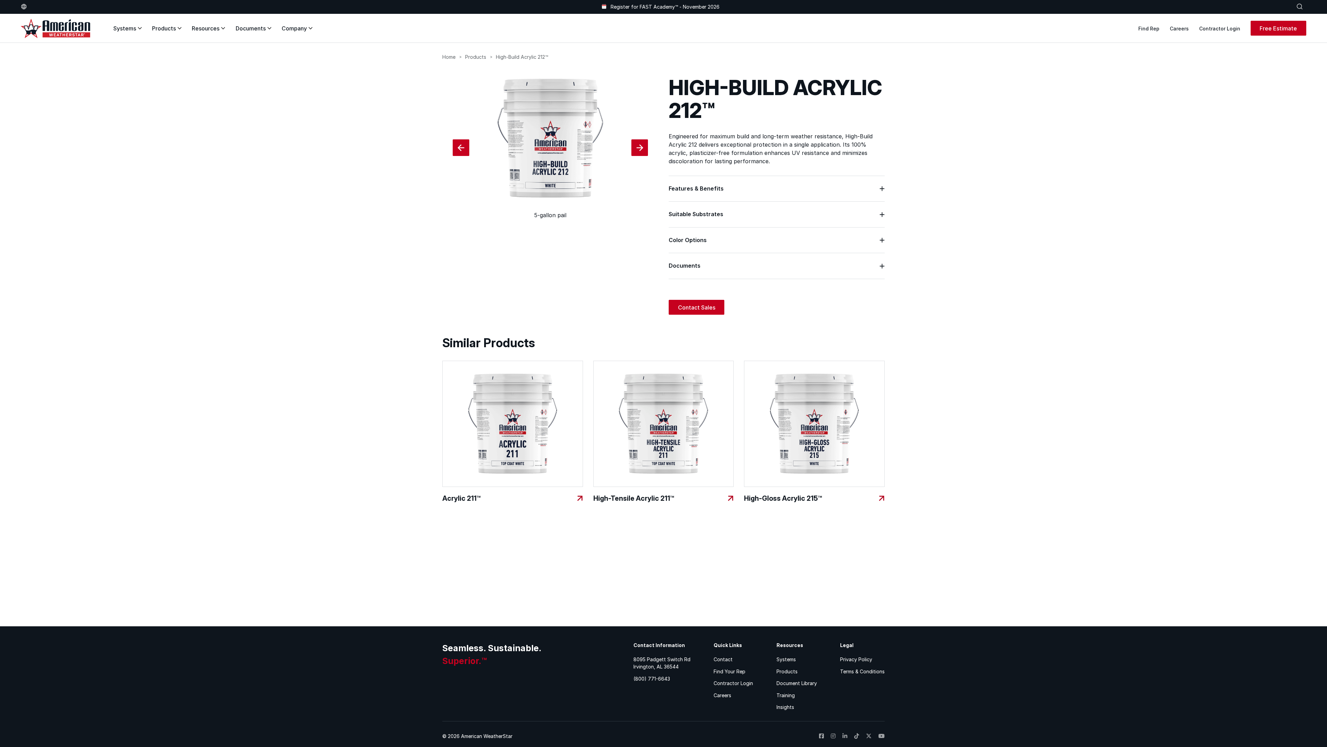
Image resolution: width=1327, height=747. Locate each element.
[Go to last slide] (461, 147)
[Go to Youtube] (881, 736)
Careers (1179, 28)
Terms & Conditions (862, 671)
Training (786, 695)
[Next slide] (639, 147)
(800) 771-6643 (651, 679)
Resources (205, 28)
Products (164, 28)
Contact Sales (696, 307)
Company (294, 28)
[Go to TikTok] (856, 736)
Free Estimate (1278, 28)
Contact (723, 659)
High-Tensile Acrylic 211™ (633, 498)
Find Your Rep (729, 671)
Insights (785, 707)
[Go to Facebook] (821, 736)
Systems (124, 28)
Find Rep (1148, 28)
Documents (251, 28)
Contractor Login (1219, 28)
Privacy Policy (856, 659)
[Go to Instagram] (833, 736)
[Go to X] (869, 736)
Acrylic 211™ (461, 498)
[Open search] (1299, 6)
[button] (777, 188)
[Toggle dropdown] (24, 6)
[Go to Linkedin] (845, 736)
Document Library (797, 683)
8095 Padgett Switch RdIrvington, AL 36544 (661, 663)
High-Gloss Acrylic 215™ (783, 498)
